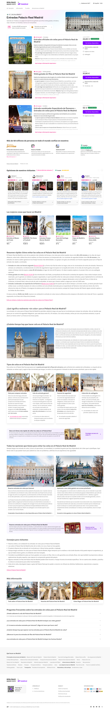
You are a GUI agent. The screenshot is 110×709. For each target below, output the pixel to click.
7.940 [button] (39, 106)
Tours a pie (19, 667)
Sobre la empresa (63, 688)
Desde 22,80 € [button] (38, 265)
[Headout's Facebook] (99, 706)
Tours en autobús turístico (93, 665)
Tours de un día (80, 665)
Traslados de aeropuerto (38, 667)
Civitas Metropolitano (12, 659)
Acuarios (78, 662)
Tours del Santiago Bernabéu (66, 657)
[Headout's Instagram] (93, 706)
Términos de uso (62, 694)
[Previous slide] (11, 50)
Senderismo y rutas (77, 667)
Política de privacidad (64, 691)
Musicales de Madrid (26, 662)
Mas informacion (11, 157)
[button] (11, 186)
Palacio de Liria (86, 659)
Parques (26, 665)
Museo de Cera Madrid (13, 662)
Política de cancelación (64, 696)
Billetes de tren (51, 667)
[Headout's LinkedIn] (91, 706)
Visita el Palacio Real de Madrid (16, 570)
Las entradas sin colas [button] (16, 416)
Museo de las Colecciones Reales (29, 659)
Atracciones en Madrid (38, 8)
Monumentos (86, 662)
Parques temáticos (36, 665)
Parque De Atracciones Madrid (48, 659)
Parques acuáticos (48, 665)
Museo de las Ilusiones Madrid (67, 659)
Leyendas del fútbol (55, 662)
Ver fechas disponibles (92, 43)
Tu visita (27, 8)
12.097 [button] (40, 37)
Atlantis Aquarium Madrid (41, 662)
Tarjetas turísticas (11, 665)
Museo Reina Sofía (81, 657)
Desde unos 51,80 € (48, 284)
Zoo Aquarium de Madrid (94, 657)
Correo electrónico (39, 691)
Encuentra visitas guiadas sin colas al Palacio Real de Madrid (73, 513)
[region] (20, 50)
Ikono (78, 659)
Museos (20, 665)
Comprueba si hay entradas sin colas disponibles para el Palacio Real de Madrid (29, 513)
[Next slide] (30, 50)
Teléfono (36, 688)
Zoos (56, 665)
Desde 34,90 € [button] (28, 274)
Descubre (11, 8)
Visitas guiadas (11, 667)
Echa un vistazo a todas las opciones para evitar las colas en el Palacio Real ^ (30, 300)
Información (19, 8)
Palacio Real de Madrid (12, 163)
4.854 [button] (39, 71)
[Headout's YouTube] (96, 706)
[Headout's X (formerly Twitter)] (102, 706)
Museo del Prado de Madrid (34, 657)
